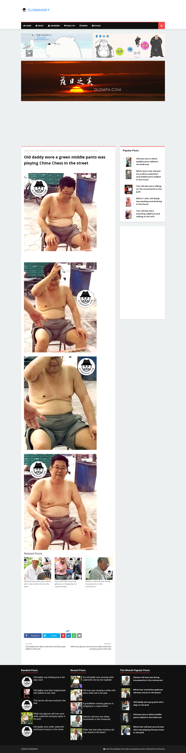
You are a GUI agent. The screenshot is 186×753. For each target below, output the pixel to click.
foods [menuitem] (97, 25)
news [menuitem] (85, 25)
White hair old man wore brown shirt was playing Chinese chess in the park (148, 729)
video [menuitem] (40, 25)
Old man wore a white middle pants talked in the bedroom (147, 161)
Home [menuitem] (28, 25)
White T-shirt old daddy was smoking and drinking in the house (149, 201)
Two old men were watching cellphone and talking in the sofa (148, 213)
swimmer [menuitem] (55, 25)
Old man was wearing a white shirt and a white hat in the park (37, 584)
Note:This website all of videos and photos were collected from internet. (135, 749)
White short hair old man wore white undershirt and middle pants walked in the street (148, 175)
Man (32, 150)
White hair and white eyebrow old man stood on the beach (148, 691)
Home (26, 150)
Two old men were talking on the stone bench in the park (149, 189)
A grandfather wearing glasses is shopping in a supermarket (66, 584)
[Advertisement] (93, 124)
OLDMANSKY (32, 749)
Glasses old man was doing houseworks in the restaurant (97, 584)
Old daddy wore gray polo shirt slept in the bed (148, 703)
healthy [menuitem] (70, 25)
